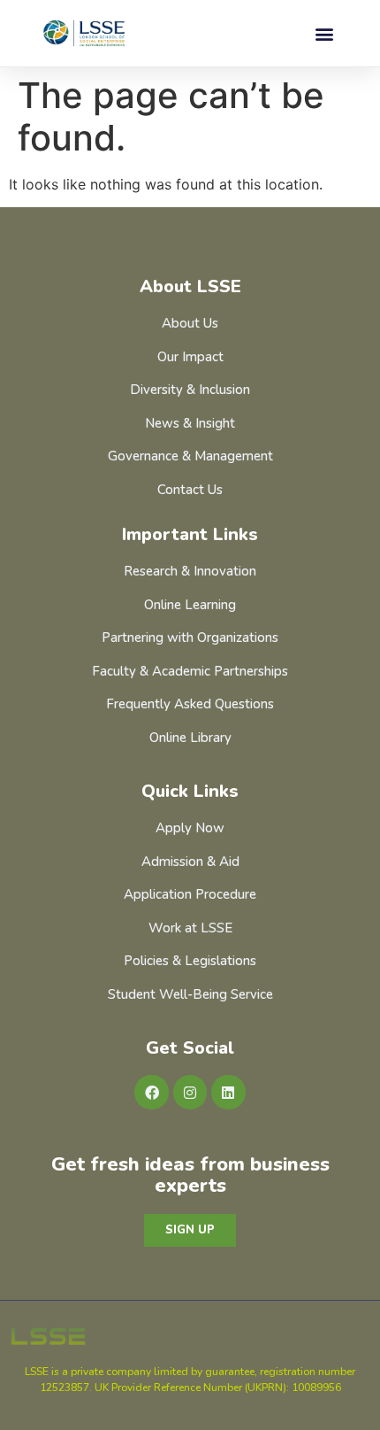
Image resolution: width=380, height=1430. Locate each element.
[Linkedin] (228, 1092)
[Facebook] (151, 1092)
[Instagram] (190, 1092)
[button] (323, 33)
